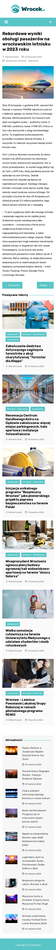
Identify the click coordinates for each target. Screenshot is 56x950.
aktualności (11, 61)
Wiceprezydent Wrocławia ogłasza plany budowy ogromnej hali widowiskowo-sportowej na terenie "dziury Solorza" (28, 568)
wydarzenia (13, 339)
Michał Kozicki (12, 57)
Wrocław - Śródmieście (34, 334)
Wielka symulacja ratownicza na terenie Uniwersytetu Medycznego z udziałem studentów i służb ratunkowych (28, 638)
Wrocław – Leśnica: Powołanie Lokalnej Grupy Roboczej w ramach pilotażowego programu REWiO (26, 707)
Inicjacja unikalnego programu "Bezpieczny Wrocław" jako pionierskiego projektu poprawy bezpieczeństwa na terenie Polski (27, 497)
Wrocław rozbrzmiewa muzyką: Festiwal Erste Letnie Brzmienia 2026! (34, 920)
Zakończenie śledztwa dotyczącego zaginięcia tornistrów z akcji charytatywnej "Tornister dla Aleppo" (26, 353)
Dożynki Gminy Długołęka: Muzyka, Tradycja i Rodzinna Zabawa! (36, 775)
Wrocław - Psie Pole (32, 693)
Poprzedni (14, 285)
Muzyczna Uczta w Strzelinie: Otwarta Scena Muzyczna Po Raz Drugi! (35, 900)
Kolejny (43, 285)
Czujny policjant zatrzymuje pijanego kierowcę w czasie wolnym (36, 794)
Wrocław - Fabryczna (28, 61)
